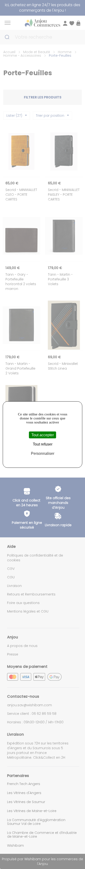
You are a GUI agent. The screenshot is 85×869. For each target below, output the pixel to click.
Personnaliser (42, 453)
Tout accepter (42, 435)
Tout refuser (42, 444)
